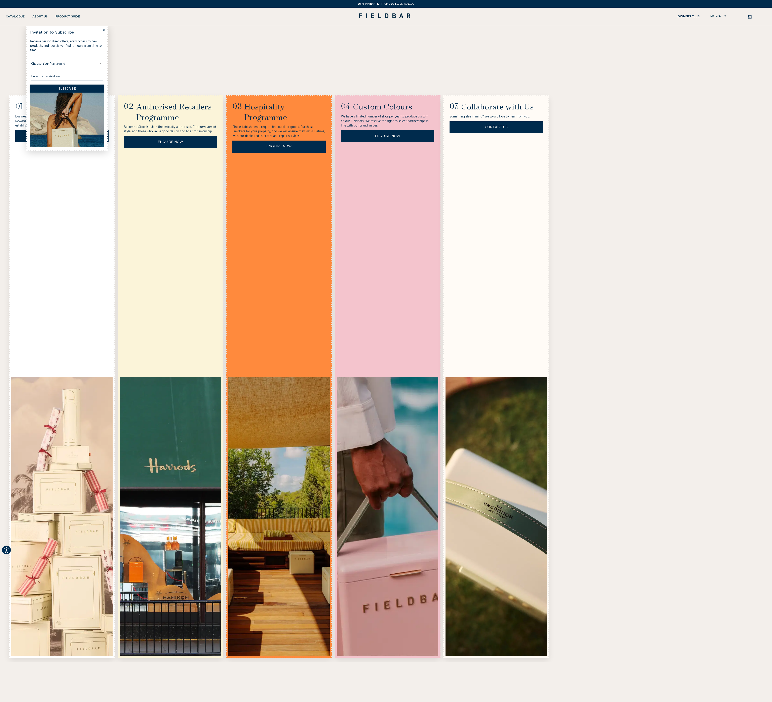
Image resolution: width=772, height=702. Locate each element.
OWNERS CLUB (689, 16)
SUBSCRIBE (67, 88)
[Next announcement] (760, 4)
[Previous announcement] (11, 4)
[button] (16, 16)
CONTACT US (496, 127)
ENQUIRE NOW (170, 142)
